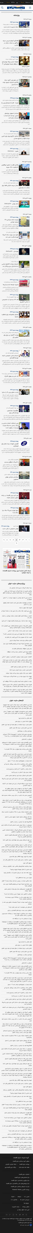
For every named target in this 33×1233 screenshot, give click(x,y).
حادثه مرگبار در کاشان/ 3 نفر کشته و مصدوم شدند (19, 993)
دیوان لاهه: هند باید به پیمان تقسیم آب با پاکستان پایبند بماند (18, 873)
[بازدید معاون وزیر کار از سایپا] (24, 392)
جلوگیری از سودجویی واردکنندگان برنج (12, 412)
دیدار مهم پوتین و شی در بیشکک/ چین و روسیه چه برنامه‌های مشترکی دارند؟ (18, 898)
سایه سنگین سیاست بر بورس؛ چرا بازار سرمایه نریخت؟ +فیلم (17, 881)
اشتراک (12, 1197)
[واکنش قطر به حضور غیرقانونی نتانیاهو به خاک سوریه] (24, 167)
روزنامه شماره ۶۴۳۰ (14, 351)
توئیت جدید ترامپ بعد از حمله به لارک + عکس (20, 631)
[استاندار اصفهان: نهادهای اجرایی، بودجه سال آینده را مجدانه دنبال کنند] (24, 116)
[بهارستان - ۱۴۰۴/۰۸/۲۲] (24, 251)
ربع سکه (29, 2)
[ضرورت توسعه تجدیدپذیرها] (24, 283)
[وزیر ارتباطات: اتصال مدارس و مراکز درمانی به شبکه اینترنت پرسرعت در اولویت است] (24, 425)
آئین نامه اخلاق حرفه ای (23, 1210)
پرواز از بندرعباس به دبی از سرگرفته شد (22, 918)
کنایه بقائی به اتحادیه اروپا (25, 718)
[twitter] (23, 1214)
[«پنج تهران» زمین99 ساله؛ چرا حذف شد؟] (24, 510)
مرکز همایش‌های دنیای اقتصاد (21, 1177)
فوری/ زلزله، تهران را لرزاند (25, 608)
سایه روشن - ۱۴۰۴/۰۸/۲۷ (11, 204)
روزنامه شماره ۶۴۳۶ (14, 217)
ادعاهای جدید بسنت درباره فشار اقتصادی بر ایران (20, 910)
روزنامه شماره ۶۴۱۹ (14, 493)
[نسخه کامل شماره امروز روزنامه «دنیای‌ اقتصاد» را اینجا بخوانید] (16, 558)
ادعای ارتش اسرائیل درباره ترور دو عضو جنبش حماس (18, 775)
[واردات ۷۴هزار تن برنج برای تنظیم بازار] (24, 333)
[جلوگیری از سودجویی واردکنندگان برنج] (24, 408)
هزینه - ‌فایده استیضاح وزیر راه (9, 103)
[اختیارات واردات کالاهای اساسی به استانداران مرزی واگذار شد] (24, 264)
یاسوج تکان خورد (27, 863)
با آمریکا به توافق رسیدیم (11, 462)
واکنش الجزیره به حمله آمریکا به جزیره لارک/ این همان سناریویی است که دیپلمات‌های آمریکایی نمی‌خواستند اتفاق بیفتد (17, 593)
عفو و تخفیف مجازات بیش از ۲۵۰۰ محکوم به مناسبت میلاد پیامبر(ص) (17, 813)
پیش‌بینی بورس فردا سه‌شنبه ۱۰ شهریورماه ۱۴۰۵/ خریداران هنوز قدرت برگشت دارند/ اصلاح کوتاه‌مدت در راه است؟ (17, 735)
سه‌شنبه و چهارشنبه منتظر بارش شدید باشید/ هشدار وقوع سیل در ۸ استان (17, 603)
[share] (13, 1214)
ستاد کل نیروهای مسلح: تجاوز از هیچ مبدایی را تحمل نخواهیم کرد (18, 818)
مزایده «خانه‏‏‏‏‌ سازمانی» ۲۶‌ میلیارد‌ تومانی (11, 221)
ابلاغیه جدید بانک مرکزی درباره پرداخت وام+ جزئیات (19, 673)
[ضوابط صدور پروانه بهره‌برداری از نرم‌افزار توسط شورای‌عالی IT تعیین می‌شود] (24, 60)
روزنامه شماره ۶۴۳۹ (14, 201)
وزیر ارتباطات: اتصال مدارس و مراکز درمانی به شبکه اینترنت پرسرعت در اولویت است (10, 425)
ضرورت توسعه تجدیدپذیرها (10, 285)
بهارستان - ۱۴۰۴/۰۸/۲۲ (12, 251)
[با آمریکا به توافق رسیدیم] (24, 462)
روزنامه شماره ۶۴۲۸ (14, 371)
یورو (13, 2)
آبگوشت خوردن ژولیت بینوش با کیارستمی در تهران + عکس (17, 657)
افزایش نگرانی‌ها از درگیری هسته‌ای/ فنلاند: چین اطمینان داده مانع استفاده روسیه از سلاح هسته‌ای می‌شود (17, 627)
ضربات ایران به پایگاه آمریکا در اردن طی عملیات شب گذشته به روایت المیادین (17, 784)
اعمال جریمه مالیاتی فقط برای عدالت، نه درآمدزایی (16, 187)
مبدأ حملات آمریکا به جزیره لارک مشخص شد (21, 588)
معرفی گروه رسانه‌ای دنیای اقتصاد (21, 1161)
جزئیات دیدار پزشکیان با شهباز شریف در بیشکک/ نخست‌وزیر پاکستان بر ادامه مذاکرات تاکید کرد (17, 914)
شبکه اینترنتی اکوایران (11, 1164)
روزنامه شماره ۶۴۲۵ (14, 441)
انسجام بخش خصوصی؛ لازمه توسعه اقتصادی (10, 357)
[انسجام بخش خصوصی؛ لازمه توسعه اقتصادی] (24, 353)
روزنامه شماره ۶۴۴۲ (14, 131)
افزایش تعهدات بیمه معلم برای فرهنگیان (9, 445)
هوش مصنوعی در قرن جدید (10, 529)
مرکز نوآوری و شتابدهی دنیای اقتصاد (20, 1180)
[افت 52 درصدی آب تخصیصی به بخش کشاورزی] (24, 297)
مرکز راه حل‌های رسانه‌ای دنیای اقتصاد (20, 1186)
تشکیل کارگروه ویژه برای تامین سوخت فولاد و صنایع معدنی (16, 137)
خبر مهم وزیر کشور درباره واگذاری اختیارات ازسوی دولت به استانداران (10, 82)
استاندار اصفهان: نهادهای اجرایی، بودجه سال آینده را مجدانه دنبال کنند (11, 115)
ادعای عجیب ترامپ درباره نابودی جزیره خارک (20, 670)
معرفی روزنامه (25, 1207)
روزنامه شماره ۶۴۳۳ (14, 330)
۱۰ (16, 543)
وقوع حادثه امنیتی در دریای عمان (23, 721)
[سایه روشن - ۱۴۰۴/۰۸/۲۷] (24, 204)
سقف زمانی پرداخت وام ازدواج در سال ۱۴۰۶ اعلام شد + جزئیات (18, 750)
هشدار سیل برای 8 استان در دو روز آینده (22, 996)
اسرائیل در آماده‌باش (27, 739)
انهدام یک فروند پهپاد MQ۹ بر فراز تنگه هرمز (20, 857)
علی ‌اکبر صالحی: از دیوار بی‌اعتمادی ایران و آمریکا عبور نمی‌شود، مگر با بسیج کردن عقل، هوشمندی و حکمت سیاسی (16, 846)
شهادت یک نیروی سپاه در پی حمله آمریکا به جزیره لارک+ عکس (17, 677)
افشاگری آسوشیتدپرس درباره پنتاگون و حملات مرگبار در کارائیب (10, 43)
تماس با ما (26, 1197)
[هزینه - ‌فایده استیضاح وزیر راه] (24, 100)
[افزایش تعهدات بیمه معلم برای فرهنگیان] (24, 443)
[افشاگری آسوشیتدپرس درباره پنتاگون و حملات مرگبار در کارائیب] (24, 43)
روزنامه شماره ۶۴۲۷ (14, 390)
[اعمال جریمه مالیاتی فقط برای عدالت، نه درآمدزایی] (24, 183)
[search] (2, 8)
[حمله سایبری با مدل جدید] (24, 24)
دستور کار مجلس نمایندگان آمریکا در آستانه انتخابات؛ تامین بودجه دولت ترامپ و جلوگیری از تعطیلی (17, 831)
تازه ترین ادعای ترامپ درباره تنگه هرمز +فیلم (21, 728)
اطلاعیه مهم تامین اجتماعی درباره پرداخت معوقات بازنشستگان (19, 653)
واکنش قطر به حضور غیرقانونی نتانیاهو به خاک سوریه (9, 166)
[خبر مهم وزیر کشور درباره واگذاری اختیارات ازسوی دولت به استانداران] (24, 83)
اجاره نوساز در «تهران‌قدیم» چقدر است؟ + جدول (20, 761)
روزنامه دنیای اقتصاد (24, 1164)
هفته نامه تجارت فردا (24, 1167)
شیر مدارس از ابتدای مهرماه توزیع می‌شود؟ (21, 869)
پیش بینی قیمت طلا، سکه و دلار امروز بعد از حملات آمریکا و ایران (16, 612)
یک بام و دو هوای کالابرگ (11, 376)
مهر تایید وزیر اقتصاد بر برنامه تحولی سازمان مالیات (9, 496)
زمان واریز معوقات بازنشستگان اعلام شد (22, 649)
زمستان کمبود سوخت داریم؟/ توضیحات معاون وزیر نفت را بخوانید (17, 903)
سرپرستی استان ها (24, 1200)
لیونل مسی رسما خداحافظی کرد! (24, 878)
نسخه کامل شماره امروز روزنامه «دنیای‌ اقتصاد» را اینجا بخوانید (17, 572)
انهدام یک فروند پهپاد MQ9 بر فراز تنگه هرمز (20, 1080)
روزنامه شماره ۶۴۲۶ (14, 406)
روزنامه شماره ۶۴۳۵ (14, 249)
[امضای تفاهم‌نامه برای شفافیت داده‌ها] (24, 314)
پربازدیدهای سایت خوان (16, 583)
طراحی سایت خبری (25, 1225)
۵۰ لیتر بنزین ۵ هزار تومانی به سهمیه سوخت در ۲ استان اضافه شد (17, 598)
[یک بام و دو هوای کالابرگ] (24, 374)
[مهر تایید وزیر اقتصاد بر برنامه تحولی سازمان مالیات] (24, 495)
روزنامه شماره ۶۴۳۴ (14, 280)
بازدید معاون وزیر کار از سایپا (10, 392)
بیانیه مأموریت (15, 1207)
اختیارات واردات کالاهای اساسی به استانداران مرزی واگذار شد (10, 265)
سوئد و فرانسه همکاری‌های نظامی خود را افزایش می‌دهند (17, 866)
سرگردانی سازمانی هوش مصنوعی (11, 478)
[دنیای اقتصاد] (16, 7)
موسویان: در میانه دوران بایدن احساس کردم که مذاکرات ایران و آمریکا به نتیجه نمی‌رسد (16, 826)
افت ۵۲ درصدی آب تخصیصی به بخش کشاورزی (16, 301)
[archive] (6, 1214)
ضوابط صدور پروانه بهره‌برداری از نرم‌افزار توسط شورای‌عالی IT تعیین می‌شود (16, 64)
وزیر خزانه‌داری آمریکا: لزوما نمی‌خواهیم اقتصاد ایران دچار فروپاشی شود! (17, 644)
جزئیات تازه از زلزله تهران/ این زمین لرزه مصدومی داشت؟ (17, 634)
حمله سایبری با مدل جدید (11, 27)
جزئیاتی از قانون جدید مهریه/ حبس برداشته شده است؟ (18, 894)
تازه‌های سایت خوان (16, 700)
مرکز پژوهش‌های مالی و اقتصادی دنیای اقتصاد (17, 1183)
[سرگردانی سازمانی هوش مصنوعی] (24, 475)
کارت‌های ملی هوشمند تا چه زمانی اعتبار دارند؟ (20, 907)
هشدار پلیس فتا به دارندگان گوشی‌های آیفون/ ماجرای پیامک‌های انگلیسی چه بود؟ (18, 836)
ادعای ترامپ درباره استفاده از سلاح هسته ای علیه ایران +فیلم (17, 725)
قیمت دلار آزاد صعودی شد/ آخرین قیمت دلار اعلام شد (18, 637)
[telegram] (19, 1214)
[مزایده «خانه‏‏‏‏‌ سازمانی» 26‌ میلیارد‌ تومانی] (24, 221)
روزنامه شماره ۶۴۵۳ (14, 22)
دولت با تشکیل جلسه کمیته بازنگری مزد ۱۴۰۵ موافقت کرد (17, 681)
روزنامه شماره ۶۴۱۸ (5, 526)
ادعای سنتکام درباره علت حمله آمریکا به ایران (21, 640)
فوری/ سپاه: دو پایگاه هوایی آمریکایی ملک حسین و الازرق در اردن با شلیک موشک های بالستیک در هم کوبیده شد (17, 685)
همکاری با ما (14, 1200)
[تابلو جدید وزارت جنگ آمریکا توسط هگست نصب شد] (24, 235)
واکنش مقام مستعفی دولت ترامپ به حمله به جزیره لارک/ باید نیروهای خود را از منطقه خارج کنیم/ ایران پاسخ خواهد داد (17, 661)
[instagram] (26, 1214)
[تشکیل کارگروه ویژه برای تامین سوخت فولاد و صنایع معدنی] (24, 134)
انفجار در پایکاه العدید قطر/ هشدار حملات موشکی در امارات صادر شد (17, 617)
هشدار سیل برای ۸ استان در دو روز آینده (22, 772)
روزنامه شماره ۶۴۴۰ (14, 180)
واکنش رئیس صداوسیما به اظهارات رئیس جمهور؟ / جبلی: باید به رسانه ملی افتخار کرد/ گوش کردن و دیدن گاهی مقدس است (17, 713)
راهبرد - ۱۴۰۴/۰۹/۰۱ (13, 151)
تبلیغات (19, 1197)
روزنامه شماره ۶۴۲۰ (14, 472)
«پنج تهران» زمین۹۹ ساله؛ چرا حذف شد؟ (10, 511)
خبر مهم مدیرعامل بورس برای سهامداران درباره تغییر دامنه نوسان (17, 841)
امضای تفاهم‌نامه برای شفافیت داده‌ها (10, 316)
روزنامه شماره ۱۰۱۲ (14, 57)
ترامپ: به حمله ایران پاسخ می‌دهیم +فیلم (21, 667)
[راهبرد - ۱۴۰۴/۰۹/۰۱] (24, 151)
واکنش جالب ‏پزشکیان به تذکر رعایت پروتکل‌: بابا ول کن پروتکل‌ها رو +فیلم (18, 765)
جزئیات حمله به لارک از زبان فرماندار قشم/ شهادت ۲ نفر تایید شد (17, 622)
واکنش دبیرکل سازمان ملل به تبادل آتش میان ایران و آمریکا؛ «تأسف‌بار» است (17, 779)
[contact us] (10, 1214)
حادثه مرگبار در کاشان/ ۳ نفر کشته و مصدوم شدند (19, 769)
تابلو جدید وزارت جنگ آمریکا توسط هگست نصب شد (10, 236)
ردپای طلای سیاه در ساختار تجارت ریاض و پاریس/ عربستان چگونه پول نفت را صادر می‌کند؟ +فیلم (17, 808)
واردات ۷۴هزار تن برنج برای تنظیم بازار (11, 336)
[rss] (16, 1214)
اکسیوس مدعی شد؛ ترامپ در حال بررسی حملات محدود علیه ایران (17, 796)
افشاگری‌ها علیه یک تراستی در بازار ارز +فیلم (21, 822)
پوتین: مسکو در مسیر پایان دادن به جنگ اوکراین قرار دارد (17, 860)
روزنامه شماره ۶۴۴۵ (14, 98)
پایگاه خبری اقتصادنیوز (10, 1167)
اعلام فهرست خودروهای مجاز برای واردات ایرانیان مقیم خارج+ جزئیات (18, 890)
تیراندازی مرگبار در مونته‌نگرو (25, 731)
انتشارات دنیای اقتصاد (24, 1174)
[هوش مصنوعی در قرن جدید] (24, 528)
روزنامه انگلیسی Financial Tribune (20, 1190)
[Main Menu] (30, 7)
